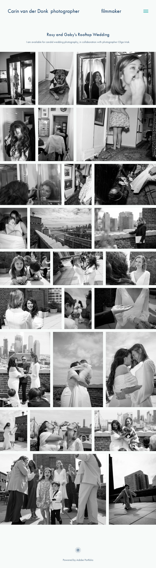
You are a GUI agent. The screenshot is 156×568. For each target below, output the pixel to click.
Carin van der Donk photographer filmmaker (64, 11)
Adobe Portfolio (84, 560)
